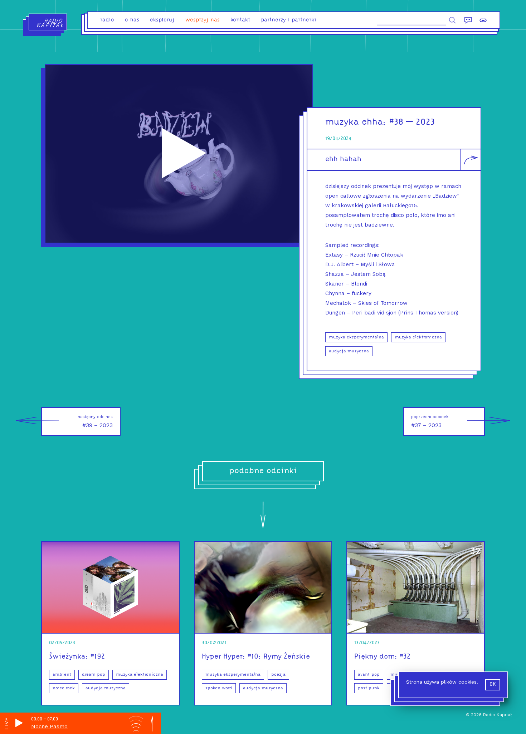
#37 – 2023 (429, 421)
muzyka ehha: (355, 122)
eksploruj (162, 20)
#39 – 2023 (95, 421)
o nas (132, 20)
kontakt (240, 20)
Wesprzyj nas (202, 20)
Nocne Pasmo (49, 726)
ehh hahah (343, 159)
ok (493, 684)
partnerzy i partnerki (288, 20)
